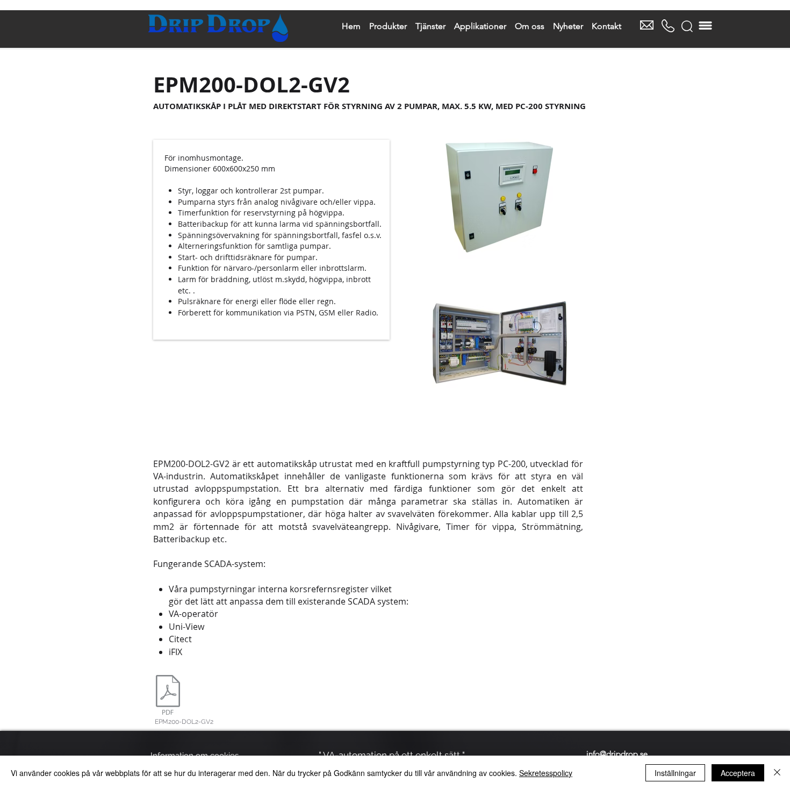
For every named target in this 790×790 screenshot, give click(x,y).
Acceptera (738, 772)
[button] (687, 26)
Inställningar (675, 772)
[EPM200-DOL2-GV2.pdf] (168, 696)
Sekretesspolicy (545, 772)
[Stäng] (777, 772)
